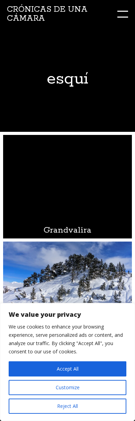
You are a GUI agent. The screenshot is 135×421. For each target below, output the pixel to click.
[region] (67, 362)
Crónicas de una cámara (47, 13)
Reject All (67, 406)
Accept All (68, 368)
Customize (68, 387)
